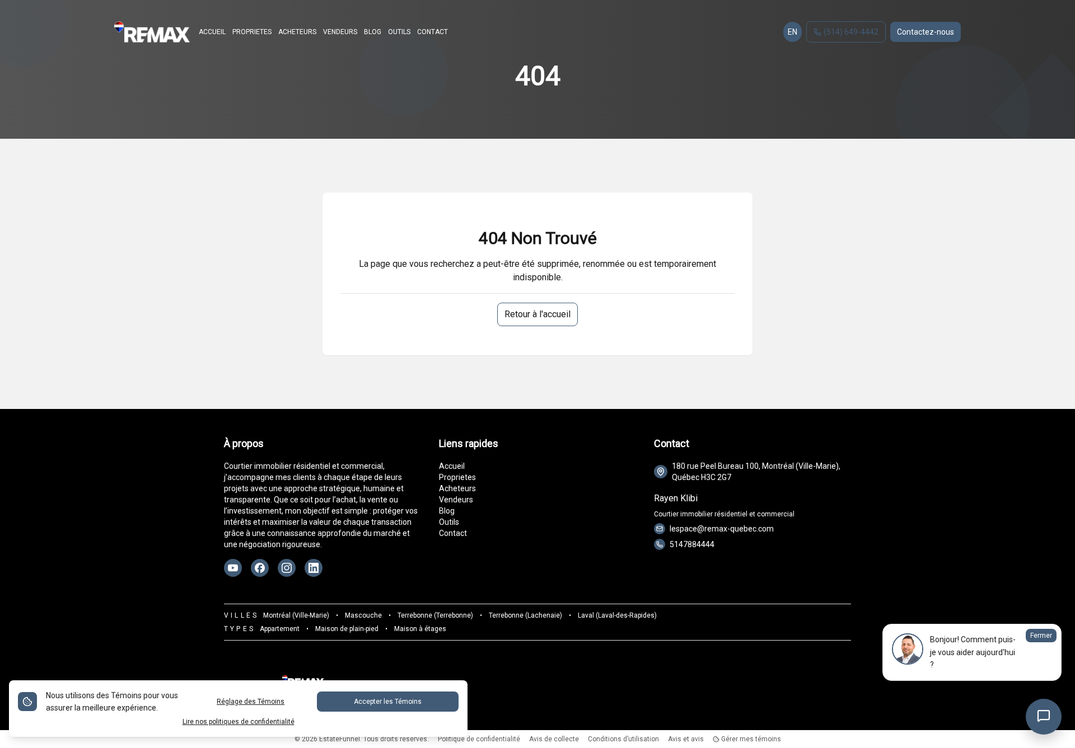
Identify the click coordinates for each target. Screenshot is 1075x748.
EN (792, 31)
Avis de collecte (554, 739)
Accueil (452, 466)
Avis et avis (686, 739)
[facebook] (260, 568)
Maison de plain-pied (346, 629)
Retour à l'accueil (537, 314)
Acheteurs (457, 488)
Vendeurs (456, 499)
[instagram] (287, 568)
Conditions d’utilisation (623, 739)
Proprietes (457, 477)
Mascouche (363, 615)
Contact (453, 533)
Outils (449, 522)
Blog (447, 510)
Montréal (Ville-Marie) (296, 615)
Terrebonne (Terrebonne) (435, 615)
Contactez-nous (925, 31)
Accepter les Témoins (388, 701)
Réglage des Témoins (250, 701)
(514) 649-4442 (851, 31)
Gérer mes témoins (750, 739)
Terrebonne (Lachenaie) (525, 615)
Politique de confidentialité (479, 739)
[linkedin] (313, 568)
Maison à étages (420, 629)
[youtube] (233, 568)
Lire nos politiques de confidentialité (239, 722)
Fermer (1041, 635)
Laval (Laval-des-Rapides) (617, 615)
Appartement (280, 629)
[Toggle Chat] (1044, 717)
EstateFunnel (339, 739)
